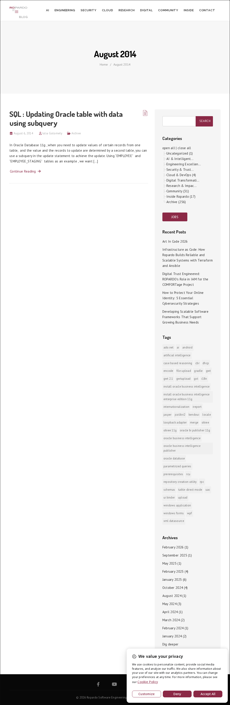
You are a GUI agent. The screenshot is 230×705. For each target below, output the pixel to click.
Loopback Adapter (175, 422)
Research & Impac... (181, 186)
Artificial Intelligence (177, 355)
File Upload (184, 371)
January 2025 (172, 579)
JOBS (174, 217)
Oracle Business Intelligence (182, 438)
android (187, 347)
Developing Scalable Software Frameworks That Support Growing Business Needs (185, 316)
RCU (188, 474)
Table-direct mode (190, 490)
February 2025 (173, 571)
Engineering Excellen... (183, 164)
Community (168, 10)
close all (184, 148)
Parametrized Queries (177, 466)
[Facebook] (98, 685)
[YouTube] (114, 685)
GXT (196, 379)
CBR (197, 363)
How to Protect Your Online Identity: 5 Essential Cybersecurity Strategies (183, 298)
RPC (202, 482)
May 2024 (169, 604)
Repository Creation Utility (180, 482)
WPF (189, 513)
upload (183, 497)
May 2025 (169, 563)
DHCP (206, 363)
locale (206, 415)
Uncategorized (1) (179, 153)
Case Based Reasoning (178, 363)
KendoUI (194, 415)
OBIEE (205, 422)
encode (168, 371)
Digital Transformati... (182, 180)
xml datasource (174, 521)
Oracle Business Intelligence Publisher (182, 448)
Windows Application (177, 505)
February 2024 (173, 628)
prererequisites (173, 474)
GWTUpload (183, 379)
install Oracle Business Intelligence (187, 386)
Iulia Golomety (52, 133)
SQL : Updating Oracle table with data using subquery (66, 118)
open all (168, 148)
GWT (208, 371)
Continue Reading (24, 171)
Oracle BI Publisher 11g (195, 430)
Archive (76, 133)
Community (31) (177, 191)
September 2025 (174, 555)
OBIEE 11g (170, 430)
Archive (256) (176, 202)
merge (194, 422)
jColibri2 (180, 415)
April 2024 (170, 612)
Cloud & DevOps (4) (181, 175)
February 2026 (173, 547)
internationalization (177, 407)
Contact (207, 10)
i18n (204, 379)
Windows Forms (174, 513)
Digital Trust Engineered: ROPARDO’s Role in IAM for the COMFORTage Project (185, 279)
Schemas (169, 490)
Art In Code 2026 (175, 241)
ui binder (169, 497)
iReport (197, 407)
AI (47, 10)
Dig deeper (170, 644)
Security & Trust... (180, 169)
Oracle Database (174, 458)
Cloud (107, 10)
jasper (168, 415)
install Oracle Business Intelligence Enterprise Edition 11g (187, 396)
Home (104, 64)
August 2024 (171, 596)
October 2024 (172, 587)
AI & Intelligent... (180, 159)
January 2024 (172, 636)
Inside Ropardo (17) (181, 196)
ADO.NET (169, 347)
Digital (146, 10)
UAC (208, 490)
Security (89, 10)
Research (127, 10)
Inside (189, 10)
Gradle (198, 371)
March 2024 (171, 620)
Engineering (65, 10)
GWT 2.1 (168, 379)
